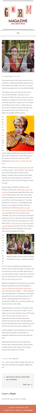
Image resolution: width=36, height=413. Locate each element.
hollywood (28, 362)
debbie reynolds (19, 362)
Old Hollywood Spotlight (16, 365)
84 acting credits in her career (13, 279)
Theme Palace (28, 410)
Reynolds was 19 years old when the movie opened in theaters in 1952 (18, 210)
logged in (12, 399)
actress (12, 362)
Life (10, 358)
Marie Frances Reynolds (23, 167)
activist (7, 362)
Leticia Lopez (8, 76)
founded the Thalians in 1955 (17, 315)
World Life (15, 358)
